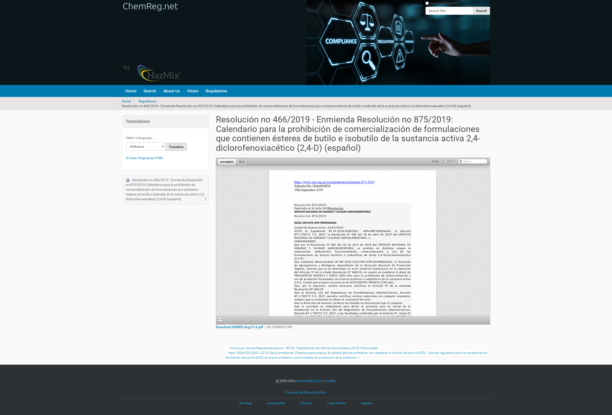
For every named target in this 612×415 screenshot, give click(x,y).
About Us (171, 91)
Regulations (216, 91)
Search (150, 91)
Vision (192, 91)
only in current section (443, 3)
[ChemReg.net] (152, 42)
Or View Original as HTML (145, 158)
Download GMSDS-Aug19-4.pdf (239, 327)
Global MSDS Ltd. (309, 381)
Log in (417, 5)
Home (131, 91)
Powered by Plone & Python (306, 392)
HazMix (330, 381)
